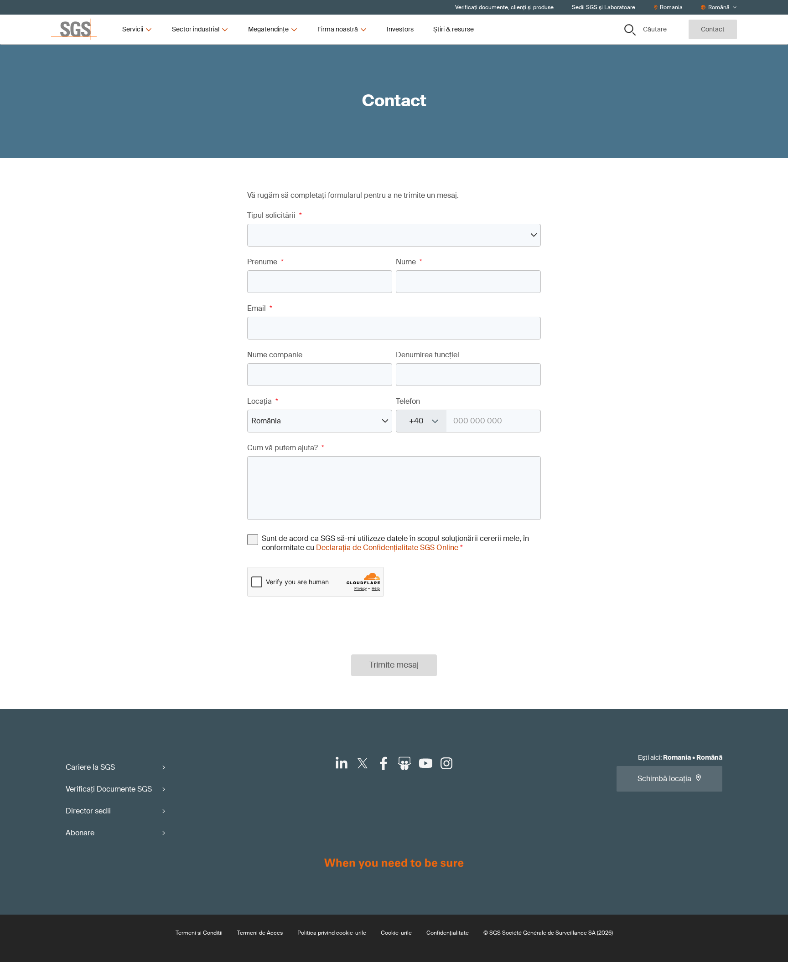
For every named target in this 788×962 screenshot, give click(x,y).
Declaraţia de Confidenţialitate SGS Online (387, 547)
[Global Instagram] (446, 763)
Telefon (408, 401)
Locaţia (262, 401)
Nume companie (274, 355)
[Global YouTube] (425, 763)
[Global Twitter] (362, 763)
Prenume (265, 262)
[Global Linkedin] (341, 763)
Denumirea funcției (427, 355)
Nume (409, 262)
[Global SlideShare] (404, 763)
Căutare (655, 29)
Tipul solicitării (274, 215)
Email (259, 308)
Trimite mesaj (394, 664)
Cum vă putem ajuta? (285, 448)
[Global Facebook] (383, 763)
